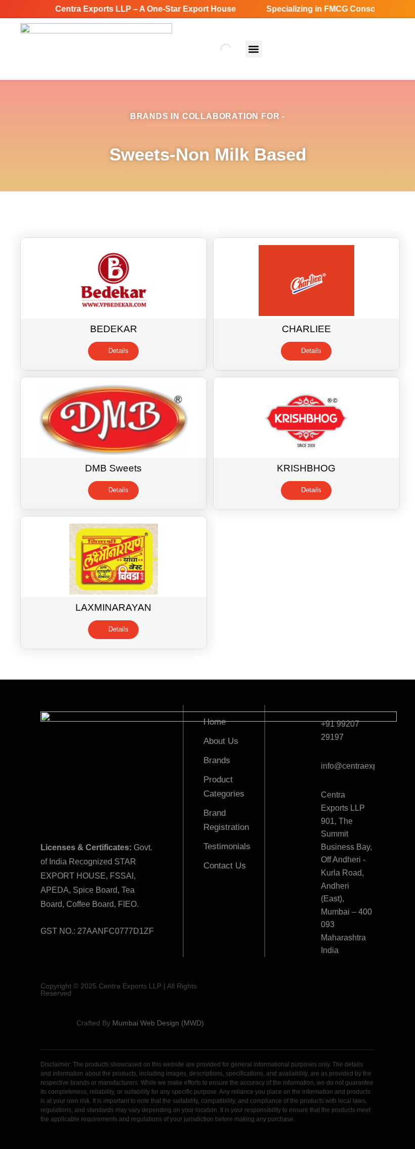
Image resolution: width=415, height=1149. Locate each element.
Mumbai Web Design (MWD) (158, 1023)
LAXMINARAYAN (113, 607)
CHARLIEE (306, 329)
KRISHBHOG (306, 468)
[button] (253, 49)
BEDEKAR (113, 329)
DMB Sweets (113, 468)
